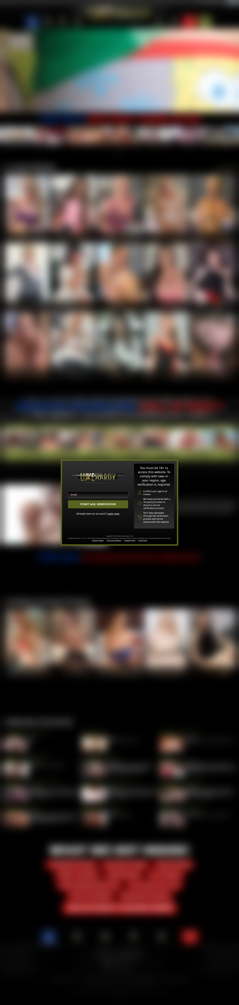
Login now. (113, 513)
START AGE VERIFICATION (98, 504)
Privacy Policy (142, 540)
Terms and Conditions (114, 540)
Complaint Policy (129, 540)
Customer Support (98, 540)
